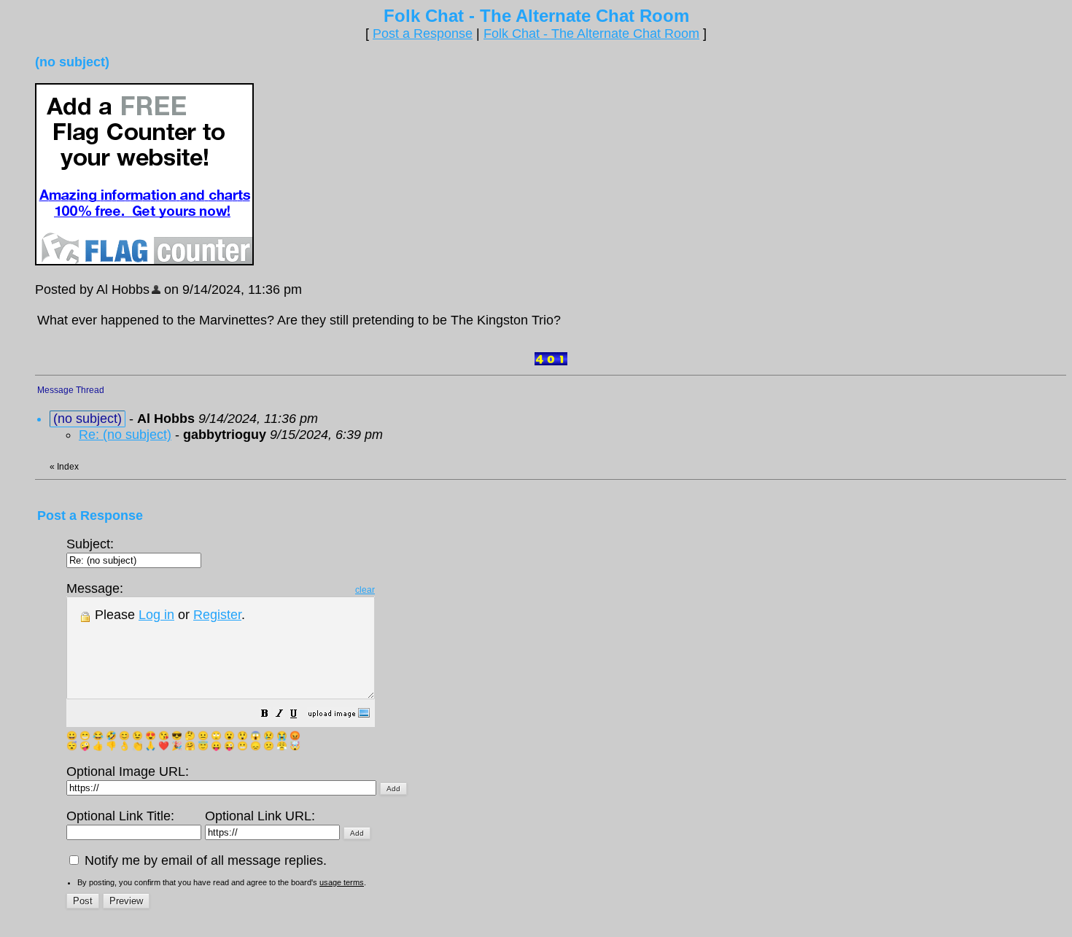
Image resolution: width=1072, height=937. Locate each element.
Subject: (90, 544)
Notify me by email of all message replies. (204, 860)
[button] (265, 714)
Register (217, 614)
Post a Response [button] (423, 33)
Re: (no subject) (125, 434)
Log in (156, 614)
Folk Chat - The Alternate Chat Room (591, 33)
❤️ (163, 746)
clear (365, 590)
